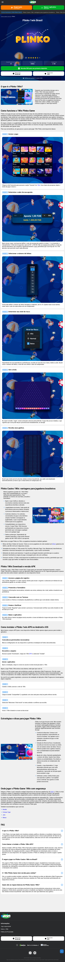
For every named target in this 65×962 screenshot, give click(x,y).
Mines (4, 817)
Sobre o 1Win (4, 929)
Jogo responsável (6, 926)
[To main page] (32, 2)
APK (30, 654)
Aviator (5, 809)
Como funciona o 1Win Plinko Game (12, 12)
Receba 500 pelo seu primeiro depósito (34, 68)
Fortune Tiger (7, 812)
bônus (54, 544)
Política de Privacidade (7, 932)
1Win (38, 185)
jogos (52, 792)
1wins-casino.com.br (6, 16)
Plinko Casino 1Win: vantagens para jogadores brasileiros (39, 12)
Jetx (4, 815)
